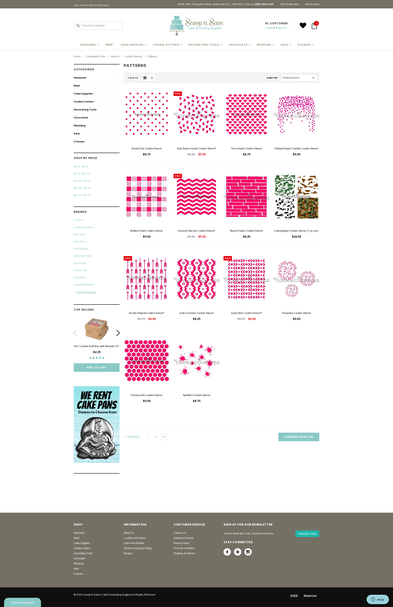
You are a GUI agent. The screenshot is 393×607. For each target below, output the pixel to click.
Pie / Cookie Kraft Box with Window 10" (96, 346)
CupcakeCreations (84, 284)
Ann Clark (79, 234)
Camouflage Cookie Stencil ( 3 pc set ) (296, 230)
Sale (77, 133)
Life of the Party (82, 256)
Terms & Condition (184, 548)
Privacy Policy (181, 543)
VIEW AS (133, 77)
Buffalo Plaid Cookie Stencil (146, 230)
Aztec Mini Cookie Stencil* (246, 313)
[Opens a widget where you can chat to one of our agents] (377, 600)
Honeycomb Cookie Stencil (146, 395)
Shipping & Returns (184, 553)
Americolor (80, 263)
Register (281, 27)
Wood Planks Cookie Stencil (246, 230)
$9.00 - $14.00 (81, 173)
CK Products (81, 248)
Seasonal (80, 77)
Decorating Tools (95, 56)
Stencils (115, 56)
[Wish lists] (303, 25)
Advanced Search (183, 538)
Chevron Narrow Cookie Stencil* (196, 230)
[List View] (151, 77)
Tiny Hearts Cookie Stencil (246, 148)
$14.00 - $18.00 (82, 180)
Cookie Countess (83, 227)
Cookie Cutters (84, 101)
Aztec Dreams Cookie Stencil (196, 313)
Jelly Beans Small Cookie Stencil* (196, 148)
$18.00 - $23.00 (82, 188)
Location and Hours (135, 538)
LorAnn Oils (80, 270)
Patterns (152, 56)
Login (268, 27)
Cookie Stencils (133, 56)
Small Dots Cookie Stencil (146, 148)
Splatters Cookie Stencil (196, 395)
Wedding (80, 125)
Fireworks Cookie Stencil (296, 313)
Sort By (272, 77)
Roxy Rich (79, 277)
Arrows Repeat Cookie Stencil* (146, 313)
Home (77, 56)
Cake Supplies (83, 93)
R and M (78, 220)
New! (109, 45)
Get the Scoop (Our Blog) (138, 548)
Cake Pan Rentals (134, 543)
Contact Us (180, 532)
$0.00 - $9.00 (81, 166)
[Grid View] (144, 77)
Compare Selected (298, 437)
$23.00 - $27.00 (82, 195)
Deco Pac (79, 241)
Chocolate (81, 117)
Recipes (128, 553)
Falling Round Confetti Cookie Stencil (296, 148)
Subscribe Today (307, 533)
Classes (79, 141)
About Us (129, 532)
